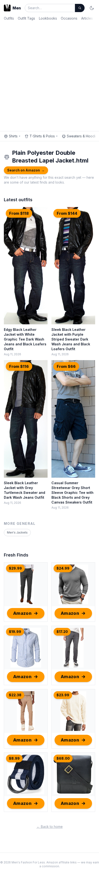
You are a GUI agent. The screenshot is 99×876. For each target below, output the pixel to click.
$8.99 (14, 758)
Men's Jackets (17, 532)
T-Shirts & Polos (44, 136)
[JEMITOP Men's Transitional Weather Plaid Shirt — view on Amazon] (25, 647)
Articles (87, 18)
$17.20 (62, 632)
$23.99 (62, 695)
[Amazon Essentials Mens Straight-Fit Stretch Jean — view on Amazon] (73, 647)
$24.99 (62, 568)
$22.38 (15, 695)
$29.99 (15, 568)
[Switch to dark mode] (91, 8)
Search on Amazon (26, 170)
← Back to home (50, 826)
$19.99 (15, 632)
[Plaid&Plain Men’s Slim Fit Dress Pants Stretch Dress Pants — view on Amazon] (25, 584)
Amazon (22, 613)
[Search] (80, 8)
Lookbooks (48, 18)
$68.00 (63, 758)
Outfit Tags (26, 18)
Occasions (69, 18)
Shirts (15, 136)
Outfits (9, 18)
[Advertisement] (49, 75)
